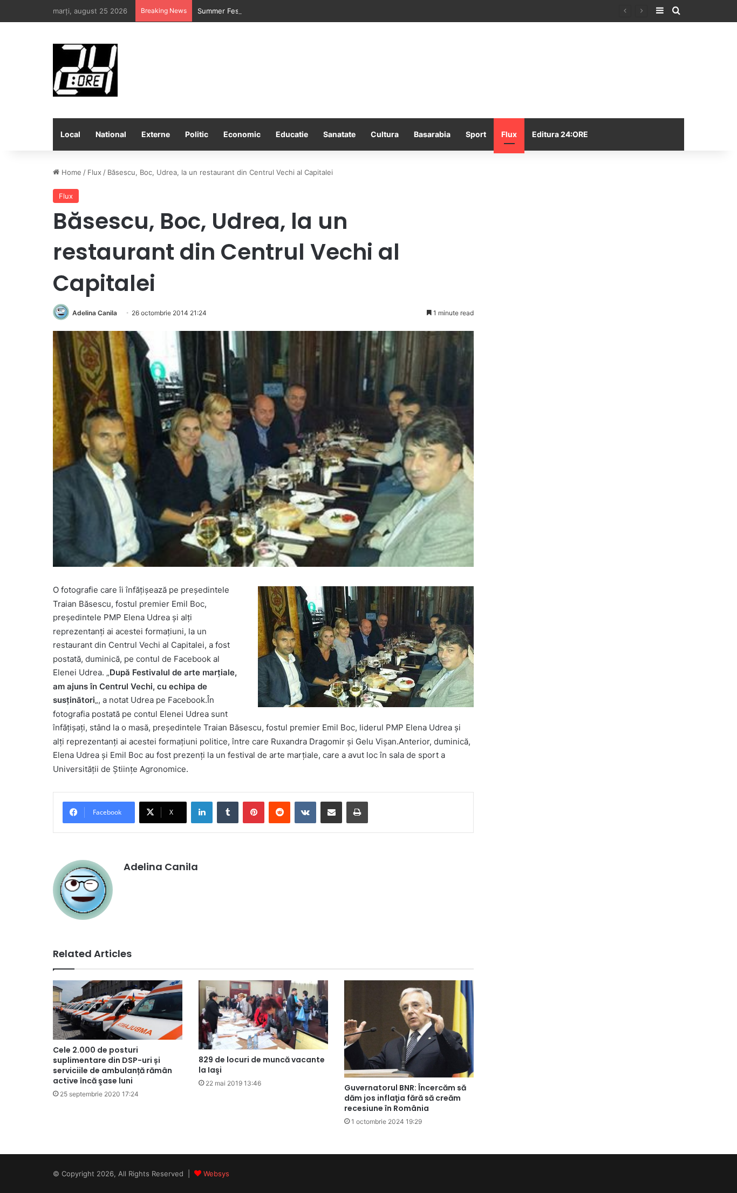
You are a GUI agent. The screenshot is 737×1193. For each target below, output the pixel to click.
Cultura (385, 134)
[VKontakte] (305, 812)
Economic (242, 134)
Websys (216, 1173)
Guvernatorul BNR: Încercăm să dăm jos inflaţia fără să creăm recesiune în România (405, 1098)
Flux (509, 134)
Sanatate (339, 134)
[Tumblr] (227, 812)
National (110, 134)
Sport (476, 134)
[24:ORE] (85, 70)
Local (70, 134)
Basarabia (432, 134)
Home (70, 172)
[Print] (357, 812)
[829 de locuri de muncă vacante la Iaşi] (263, 1014)
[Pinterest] (253, 812)
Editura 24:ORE (560, 134)
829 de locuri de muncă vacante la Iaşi (262, 1064)
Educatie (292, 134)
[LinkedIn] (202, 812)
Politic (196, 134)
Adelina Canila (94, 313)
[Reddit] (279, 812)
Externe (155, 134)
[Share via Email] (331, 812)
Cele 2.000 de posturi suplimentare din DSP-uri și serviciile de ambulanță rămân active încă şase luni (112, 1065)
